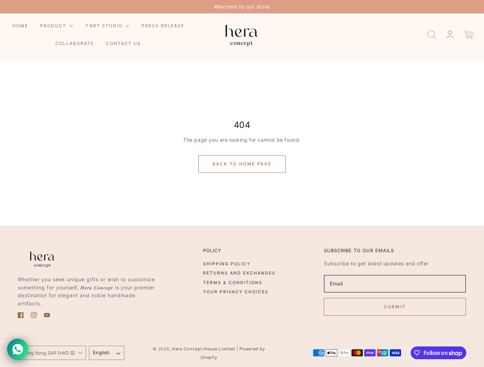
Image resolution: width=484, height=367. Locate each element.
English (101, 352)
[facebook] (21, 316)
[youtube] (47, 316)
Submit (395, 306)
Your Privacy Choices (236, 291)
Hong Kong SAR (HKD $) (48, 353)
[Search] (432, 34)
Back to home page (242, 163)
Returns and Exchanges (239, 273)
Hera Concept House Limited (203, 348)
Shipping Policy (227, 263)
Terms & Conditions (233, 282)
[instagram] (34, 316)
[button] (432, 34)
